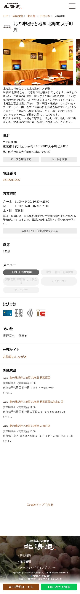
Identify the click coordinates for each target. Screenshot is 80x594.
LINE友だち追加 (59, 586)
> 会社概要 (24, 555)
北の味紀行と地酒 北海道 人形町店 (30, 425)
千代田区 (45, 16)
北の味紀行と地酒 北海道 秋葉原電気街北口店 (36, 401)
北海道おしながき (15, 356)
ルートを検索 (59, 159)
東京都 (31, 16)
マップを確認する (21, 159)
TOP (5, 16)
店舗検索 (17, 16)
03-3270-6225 (11, 179)
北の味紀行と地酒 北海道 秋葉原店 (30, 377)
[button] (38, 62)
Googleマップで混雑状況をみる (40, 230)
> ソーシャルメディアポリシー (36, 567)
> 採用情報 (24, 561)
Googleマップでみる (40, 504)
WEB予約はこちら (21, 586)
